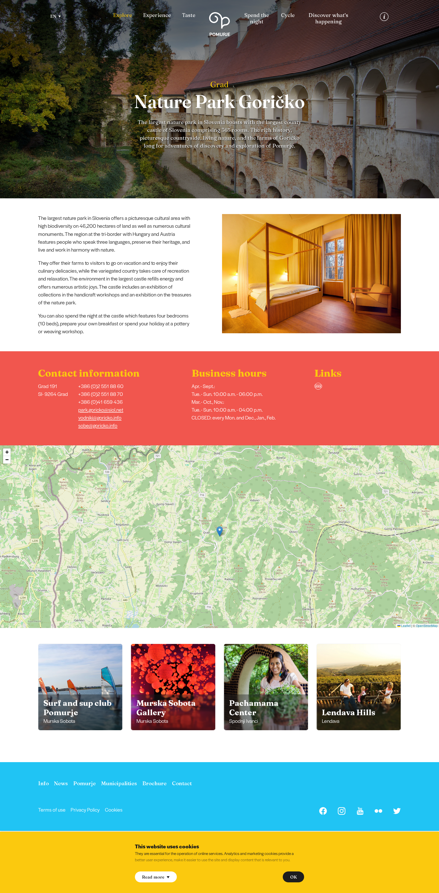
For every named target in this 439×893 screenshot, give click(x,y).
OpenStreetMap (427, 625)
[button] (408, 273)
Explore (122, 15)
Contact (182, 783)
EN (53, 16)
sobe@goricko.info (97, 425)
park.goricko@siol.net (100, 409)
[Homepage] (219, 25)
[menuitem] (122, 15)
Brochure (154, 783)
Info (43, 783)
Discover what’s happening (328, 18)
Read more (153, 877)
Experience (157, 15)
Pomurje (84, 783)
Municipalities (119, 783)
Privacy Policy (85, 809)
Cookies (113, 809)
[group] (80, 687)
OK (293, 877)
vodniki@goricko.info (99, 417)
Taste (188, 15)
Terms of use (52, 809)
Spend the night (256, 18)
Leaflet (405, 625)
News (61, 783)
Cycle (288, 15)
